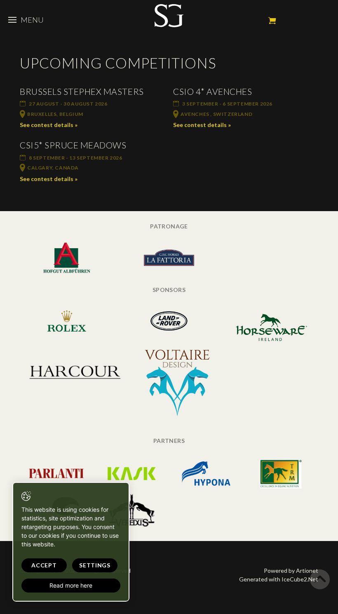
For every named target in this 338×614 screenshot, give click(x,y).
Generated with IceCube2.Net (278, 579)
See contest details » (48, 124)
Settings (94, 565)
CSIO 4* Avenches (212, 91)
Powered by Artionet (291, 570)
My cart (272, 20)
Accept (43, 565)
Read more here (70, 585)
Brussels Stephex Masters (82, 91)
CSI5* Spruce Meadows (73, 145)
